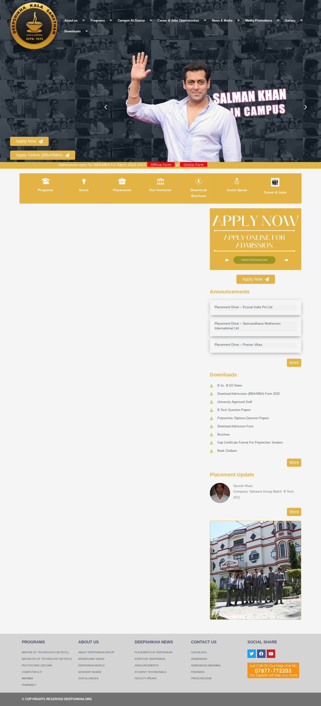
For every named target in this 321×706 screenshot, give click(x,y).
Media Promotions (258, 20)
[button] (79, 20)
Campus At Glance (131, 20)
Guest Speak (237, 190)
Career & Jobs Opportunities (178, 20)
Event (83, 190)
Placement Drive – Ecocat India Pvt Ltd (243, 307)
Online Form (214, 165)
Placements (122, 190)
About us (71, 20)
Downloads (72, 31)
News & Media (222, 20)
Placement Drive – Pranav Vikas (238, 344)
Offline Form (181, 165)
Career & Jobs (275, 192)
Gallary (290, 20)
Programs (97, 20)
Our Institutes (160, 190)
